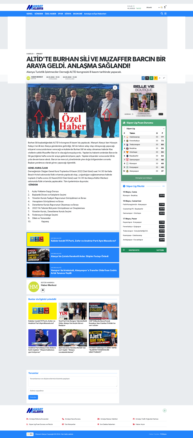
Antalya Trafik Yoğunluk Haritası (147, 419)
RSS (31, 434)
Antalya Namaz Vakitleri (109, 419)
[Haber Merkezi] (33, 287)
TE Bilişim (163, 434)
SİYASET (39, 54)
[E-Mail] (43, 290)
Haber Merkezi (48, 285)
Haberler (30, 54)
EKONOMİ (77, 14)
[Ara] (162, 13)
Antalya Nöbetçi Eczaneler (39, 419)
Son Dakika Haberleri (107, 424)
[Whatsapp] (165, 410)
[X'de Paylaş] (147, 78)
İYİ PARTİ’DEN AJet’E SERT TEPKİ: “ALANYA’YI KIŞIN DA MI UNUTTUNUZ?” (103, 350)
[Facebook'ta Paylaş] (143, 78)
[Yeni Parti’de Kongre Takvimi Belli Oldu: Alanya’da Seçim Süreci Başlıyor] (73, 311)
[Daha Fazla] (156, 78)
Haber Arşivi (140, 424)
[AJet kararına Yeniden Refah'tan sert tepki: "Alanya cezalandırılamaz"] (73, 338)
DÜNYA (68, 14)
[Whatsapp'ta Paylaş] (151, 78)
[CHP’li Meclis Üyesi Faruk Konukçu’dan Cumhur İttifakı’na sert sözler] (103, 311)
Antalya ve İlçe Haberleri (95, 14)
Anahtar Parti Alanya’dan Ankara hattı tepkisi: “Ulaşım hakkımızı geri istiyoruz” (42, 350)
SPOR (60, 14)
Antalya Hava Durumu (73, 419)
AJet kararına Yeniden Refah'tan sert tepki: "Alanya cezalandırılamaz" (72, 350)
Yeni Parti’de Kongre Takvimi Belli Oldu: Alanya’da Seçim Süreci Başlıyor (73, 323)
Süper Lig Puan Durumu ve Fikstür (41, 424)
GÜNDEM (39, 14)
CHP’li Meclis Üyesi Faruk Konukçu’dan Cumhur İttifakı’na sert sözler (102, 323)
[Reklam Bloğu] (144, 100)
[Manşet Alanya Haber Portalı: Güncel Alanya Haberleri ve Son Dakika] (34, 7)
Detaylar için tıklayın (143, 178)
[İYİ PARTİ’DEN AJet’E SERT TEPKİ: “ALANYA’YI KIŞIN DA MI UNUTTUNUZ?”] (103, 338)
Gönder (33, 397)
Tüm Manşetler (70, 424)
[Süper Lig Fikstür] (164, 186)
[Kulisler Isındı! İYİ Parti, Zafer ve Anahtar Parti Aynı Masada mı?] (42, 311)
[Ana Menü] (165, 13)
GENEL (29, 14)
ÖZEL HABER (50, 14)
